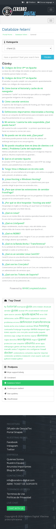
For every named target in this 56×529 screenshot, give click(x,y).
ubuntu (30, 343)
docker (8, 352)
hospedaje (26, 329)
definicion (26, 322)
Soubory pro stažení (15, 388)
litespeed (41, 329)
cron (18, 332)
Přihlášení (31, 2)
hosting (44, 326)
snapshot (20, 343)
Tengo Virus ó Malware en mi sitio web (24, 169)
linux (36, 325)
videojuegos (9, 346)
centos (34, 329)
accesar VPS (23, 311)
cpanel (42, 339)
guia (29, 306)
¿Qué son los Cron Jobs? (16, 264)
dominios (8, 336)
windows (29, 326)
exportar (37, 353)
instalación (26, 356)
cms (28, 349)
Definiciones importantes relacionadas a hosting (29, 111)
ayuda (25, 314)
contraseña (8, 329)
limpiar (27, 318)
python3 (7, 359)
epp (13, 336)
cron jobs (24, 332)
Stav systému (12, 393)
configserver (35, 349)
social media (33, 332)
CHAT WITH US (16, 508)
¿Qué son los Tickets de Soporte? (21, 274)
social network (34, 311)
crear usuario (36, 356)
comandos (29, 353)
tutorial (12, 306)
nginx (48, 329)
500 (45, 314)
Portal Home (7, 34)
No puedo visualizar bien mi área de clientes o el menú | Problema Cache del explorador (27, 147)
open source (9, 314)
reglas (6, 340)
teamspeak (21, 307)
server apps (40, 343)
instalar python (17, 359)
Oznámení (11, 377)
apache (34, 314)
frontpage (17, 329)
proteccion (8, 343)
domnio (27, 336)
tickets (6, 332)
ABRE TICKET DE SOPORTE (22, 484)
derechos (13, 340)
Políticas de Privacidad (19, 497)
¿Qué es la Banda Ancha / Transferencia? (24, 243)
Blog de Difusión (16, 470)
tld (23, 336)
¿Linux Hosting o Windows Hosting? (22, 179)
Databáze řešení (21, 34)
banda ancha (9, 326)
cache (16, 318)
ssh (21, 346)
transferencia (41, 322)
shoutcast (47, 307)
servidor (7, 311)
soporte (13, 332)
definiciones (9, 318)
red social (44, 311)
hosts (29, 346)
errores (16, 322)
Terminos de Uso (16, 494)
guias (14, 310)
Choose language (46, 2)
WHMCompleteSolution (34, 288)
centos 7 (14, 349)
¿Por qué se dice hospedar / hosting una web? (27, 202)
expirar (34, 336)
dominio (42, 335)
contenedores (18, 353)
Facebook (12, 442)
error (42, 314)
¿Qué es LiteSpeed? (14, 223)
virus (16, 326)
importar (44, 353)
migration (22, 349)
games (16, 346)
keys (25, 346)
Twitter (11, 449)
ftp (5, 307)
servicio (43, 318)
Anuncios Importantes (19, 466)
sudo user (46, 356)
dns (21, 318)
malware (22, 326)
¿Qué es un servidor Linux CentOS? (21, 254)
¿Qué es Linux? (11, 213)
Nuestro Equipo (15, 463)
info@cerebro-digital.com (21, 480)
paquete (42, 332)
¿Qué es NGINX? (12, 233)
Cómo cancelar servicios (16, 101)
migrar (34, 340)
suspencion (34, 318)
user (15, 343)
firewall (43, 349)
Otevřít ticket (11, 399)
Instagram (12, 446)
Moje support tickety (15, 372)
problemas (8, 322)
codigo (18, 336)
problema (18, 356)
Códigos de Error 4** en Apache (20, 67)
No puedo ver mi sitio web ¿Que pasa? (23, 135)
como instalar (37, 307)
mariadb (7, 349)
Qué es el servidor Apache (17, 158)
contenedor (8, 356)
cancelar (18, 314)
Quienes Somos (15, 459)
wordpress (24, 339)
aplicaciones (40, 346)
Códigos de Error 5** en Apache (20, 78)
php (33, 346)
